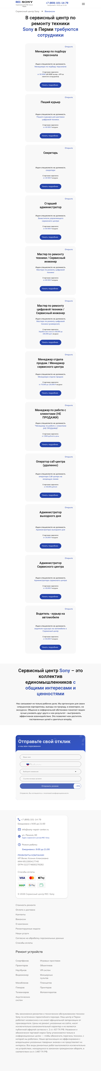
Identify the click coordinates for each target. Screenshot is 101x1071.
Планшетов (46, 982)
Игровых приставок (50, 960)
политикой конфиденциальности (56, 793)
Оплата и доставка (25, 909)
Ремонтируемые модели (28, 928)
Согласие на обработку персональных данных (40, 938)
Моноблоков (22, 982)
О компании (22, 924)
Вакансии (21, 919)
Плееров (20, 987)
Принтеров (45, 987)
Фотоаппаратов (48, 992)
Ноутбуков (21, 970)
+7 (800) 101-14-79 (57, 2)
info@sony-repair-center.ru (35, 829)
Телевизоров (22, 992)
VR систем (45, 970)
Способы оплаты (24, 943)
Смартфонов (22, 960)
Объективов (46, 965)
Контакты (21, 914)
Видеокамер (22, 975)
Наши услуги (22, 933)
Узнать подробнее (50, 85)
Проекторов (22, 965)
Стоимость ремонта (26, 905)
